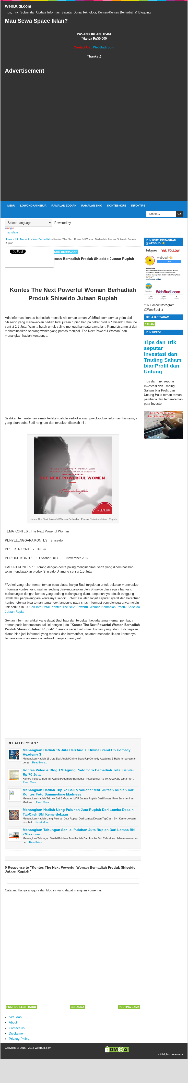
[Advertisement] (94, 138)
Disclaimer (16, 1033)
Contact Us (17, 1028)
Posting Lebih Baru (21, 1006)
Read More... (39, 762)
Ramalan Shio (91, 205)
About (13, 1022)
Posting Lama (129, 1006)
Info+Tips (138, 205)
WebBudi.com (18, 6)
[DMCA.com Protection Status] (117, 1051)
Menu (11, 205)
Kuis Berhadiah (65, 251)
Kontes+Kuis (116, 205)
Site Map (15, 1017)
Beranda (77, 1006)
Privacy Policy (19, 1039)
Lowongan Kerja (33, 205)
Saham (149, 324)
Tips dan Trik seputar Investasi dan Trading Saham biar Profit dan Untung (162, 356)
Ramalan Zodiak (63, 205)
